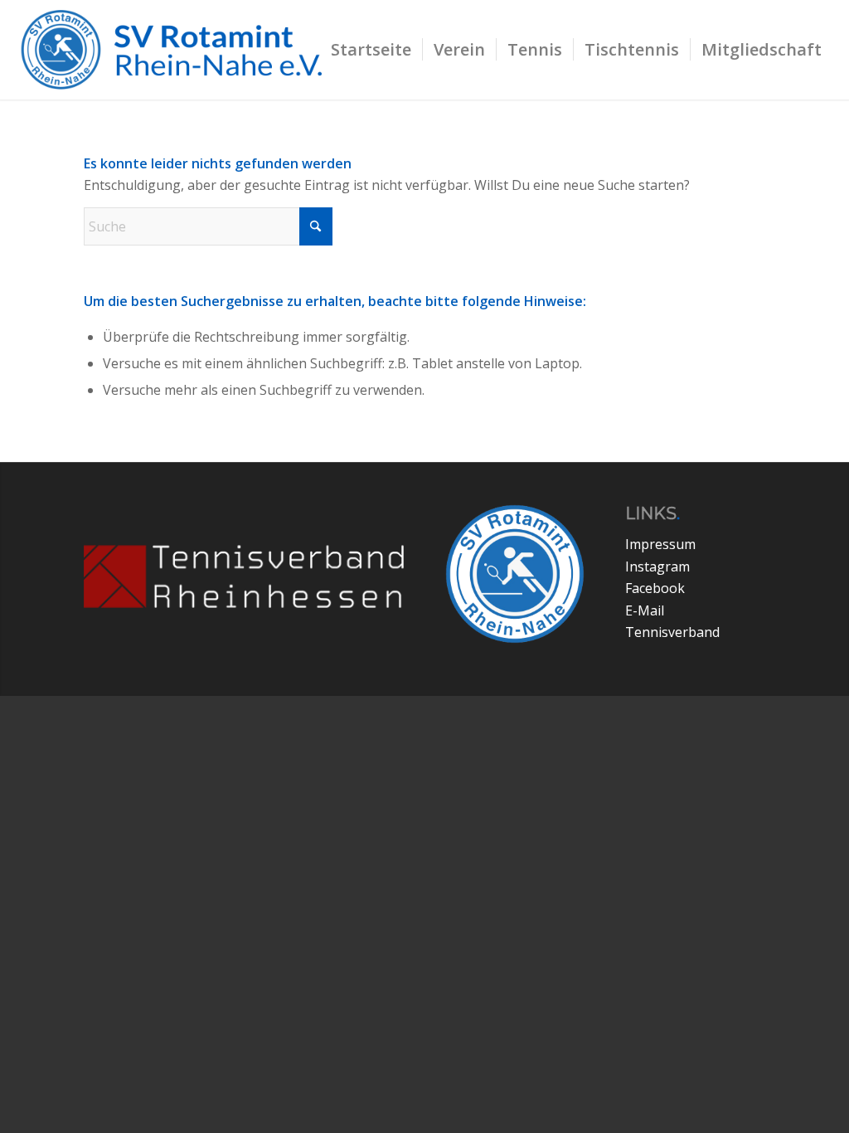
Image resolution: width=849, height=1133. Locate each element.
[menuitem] (371, 50)
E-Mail (644, 610)
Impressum (660, 544)
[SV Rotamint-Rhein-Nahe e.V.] (182, 50)
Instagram (657, 566)
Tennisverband (672, 632)
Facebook (655, 588)
